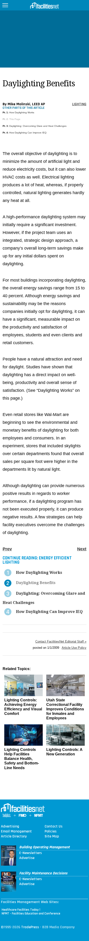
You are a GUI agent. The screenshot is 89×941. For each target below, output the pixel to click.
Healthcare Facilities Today (20, 909)
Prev (7, 549)
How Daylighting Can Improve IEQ (28, 132)
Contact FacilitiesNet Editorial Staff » (60, 641)
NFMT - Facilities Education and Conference (31, 913)
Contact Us (53, 826)
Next (81, 549)
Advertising (10, 826)
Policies (50, 831)
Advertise (26, 858)
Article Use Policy (74, 647)
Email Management (16, 831)
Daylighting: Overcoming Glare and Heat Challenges (37, 126)
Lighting (79, 104)
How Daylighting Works (21, 112)
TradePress (30, 927)
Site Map (52, 836)
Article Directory (14, 836)
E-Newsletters (30, 853)
